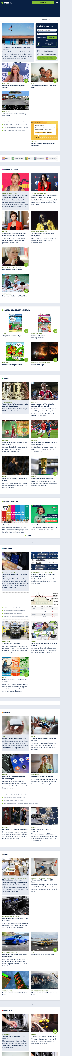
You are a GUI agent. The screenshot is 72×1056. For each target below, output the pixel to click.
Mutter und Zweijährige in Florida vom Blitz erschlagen (14, 130)
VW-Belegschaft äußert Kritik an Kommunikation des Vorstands (16, 616)
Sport (6, 378)
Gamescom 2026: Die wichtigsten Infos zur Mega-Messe (14, 797)
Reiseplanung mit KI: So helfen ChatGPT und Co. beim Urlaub (16, 794)
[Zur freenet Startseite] (6, 2)
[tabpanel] (18, 40)
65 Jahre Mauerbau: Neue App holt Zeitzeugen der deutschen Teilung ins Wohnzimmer (21, 803)
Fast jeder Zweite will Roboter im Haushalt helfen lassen (14, 610)
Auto (5, 854)
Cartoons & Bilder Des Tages (16, 310)
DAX (33, 611)
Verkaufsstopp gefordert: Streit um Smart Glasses (13, 800)
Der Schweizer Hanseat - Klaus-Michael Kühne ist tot (14, 607)
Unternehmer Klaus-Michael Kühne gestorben (13, 613)
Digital (6, 712)
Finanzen (7, 548)
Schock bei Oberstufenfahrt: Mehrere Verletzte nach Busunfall (16, 127)
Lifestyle (7, 1010)
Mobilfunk (42, 2)
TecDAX (34, 617)
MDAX (34, 614)
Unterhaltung (10, 169)
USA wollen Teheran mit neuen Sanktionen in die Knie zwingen (16, 121)
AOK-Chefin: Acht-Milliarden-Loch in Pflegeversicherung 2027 (16, 124)
